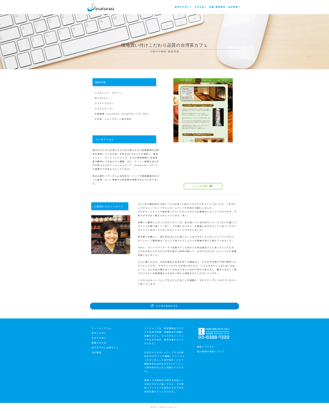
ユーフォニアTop (101, 328)
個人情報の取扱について (210, 351)
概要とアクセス (205, 346)
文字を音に (200, 7)
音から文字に (99, 333)
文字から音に (99, 338)
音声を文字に (182, 7)
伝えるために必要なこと (105, 347)
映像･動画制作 (217, 7)
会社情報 (233, 7)
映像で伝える (99, 342)
